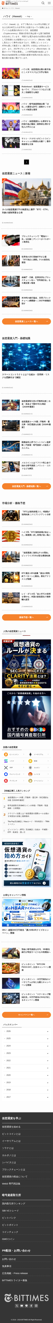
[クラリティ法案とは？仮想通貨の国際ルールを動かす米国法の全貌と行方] (26, 688)
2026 (8, 1031)
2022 (8, 1061)
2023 (8, 1053)
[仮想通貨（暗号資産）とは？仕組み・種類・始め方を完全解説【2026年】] (26, 887)
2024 (8, 1046)
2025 (8, 1038)
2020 (8, 1075)
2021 (8, 1068)
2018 (8, 1090)
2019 (8, 1082)
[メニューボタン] (49, 3)
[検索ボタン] (43, 3)
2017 (8, 1097)
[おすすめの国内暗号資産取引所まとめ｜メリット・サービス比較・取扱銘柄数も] (26, 739)
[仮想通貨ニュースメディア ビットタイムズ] (10, 3)
